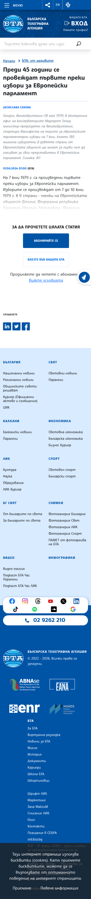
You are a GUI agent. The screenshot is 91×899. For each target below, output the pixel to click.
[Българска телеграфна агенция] (13, 658)
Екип (31, 820)
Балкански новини (17, 432)
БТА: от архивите (38, 61)
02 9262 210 (49, 620)
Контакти (36, 826)
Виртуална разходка (44, 735)
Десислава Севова (17, 107)
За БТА (32, 728)
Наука (7, 476)
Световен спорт (62, 470)
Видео (9, 558)
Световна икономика (66, 432)
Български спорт (62, 476)
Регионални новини (18, 380)
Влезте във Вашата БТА (46, 259)
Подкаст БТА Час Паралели (16, 577)
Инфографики (62, 558)
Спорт (54, 459)
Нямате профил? (75, 30)
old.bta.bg (35, 839)
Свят (53, 362)
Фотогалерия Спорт (65, 534)
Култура (9, 470)
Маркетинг (37, 800)
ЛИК (6, 459)
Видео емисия (14, 569)
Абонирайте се (46, 240)
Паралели (56, 380)
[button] (47, 5)
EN (58, 5)
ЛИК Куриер (12, 489)
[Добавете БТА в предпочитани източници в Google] (74, 609)
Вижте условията (46, 280)
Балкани (11, 421)
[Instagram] (26, 601)
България (11, 362)
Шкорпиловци (39, 781)
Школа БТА (36, 774)
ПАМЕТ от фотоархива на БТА (67, 542)
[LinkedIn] (78, 601)
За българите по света (21, 521)
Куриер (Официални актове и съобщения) (20, 399)
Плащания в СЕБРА (42, 833)
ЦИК (6, 408)
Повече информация (59, 887)
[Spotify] (36, 609)
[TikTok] (17, 609)
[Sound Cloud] (55, 609)
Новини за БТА (39, 741)
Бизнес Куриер (60, 445)
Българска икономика (66, 439)
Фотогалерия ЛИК (63, 527)
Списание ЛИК (38, 813)
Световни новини (63, 373)
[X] (65, 601)
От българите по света (22, 514)
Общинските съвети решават (20, 388)
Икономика (60, 421)
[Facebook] (13, 601)
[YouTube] (52, 601)
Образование (13, 483)
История (35, 755)
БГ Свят (10, 503)
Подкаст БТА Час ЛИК (20, 586)
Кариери (34, 768)
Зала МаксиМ (38, 807)
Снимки (56, 503)
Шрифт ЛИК (37, 794)
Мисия (32, 748)
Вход (79, 23)
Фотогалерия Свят (64, 521)
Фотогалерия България (67, 514)
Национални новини (19, 373)
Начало (9, 61)
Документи (37, 761)
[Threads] (39, 601)
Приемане (22, 887)
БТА (31, 721)
